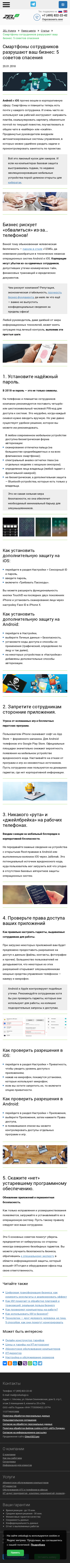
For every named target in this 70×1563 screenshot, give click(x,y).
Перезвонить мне (52, 19)
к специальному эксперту (37, 1256)
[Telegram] (40, 1363)
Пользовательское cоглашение (19, 1420)
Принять (15, 1552)
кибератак (14, 182)
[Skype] (35, 1363)
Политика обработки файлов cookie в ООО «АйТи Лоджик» (34, 1428)
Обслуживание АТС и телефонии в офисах (25, 1489)
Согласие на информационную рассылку (25, 1432)
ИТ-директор (13, 1353)
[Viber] (25, 1363)
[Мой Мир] (15, 1363)
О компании (9, 1454)
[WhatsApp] (30, 1363)
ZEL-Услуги (9, 30)
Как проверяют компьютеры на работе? (31, 1309)
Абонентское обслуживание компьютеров (32, 1348)
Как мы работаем (12, 1458)
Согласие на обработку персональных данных (27, 1424)
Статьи (45, 30)
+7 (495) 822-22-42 (54, 15)
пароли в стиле (32, 249)
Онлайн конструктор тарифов (24, 1340)
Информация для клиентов (17, 1465)
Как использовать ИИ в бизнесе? (26, 1313)
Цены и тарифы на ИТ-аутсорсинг (27, 1344)
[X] (20, 1363)
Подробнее (38, 1544)
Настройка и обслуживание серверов (29, 1357)
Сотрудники (9, 1461)
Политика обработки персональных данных (26, 1415)
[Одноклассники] (10, 1363)
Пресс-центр (28, 30)
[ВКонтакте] (5, 1363)
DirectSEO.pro (32, 1436)
